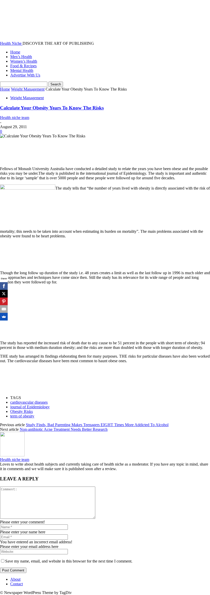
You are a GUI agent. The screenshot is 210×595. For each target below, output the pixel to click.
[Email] (4, 309)
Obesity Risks (21, 411)
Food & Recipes (23, 66)
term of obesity (22, 416)
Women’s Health (23, 61)
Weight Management (28, 89)
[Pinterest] (4, 301)
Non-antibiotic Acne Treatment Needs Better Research (64, 429)
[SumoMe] (4, 317)
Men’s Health (21, 56)
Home (15, 52)
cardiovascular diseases (29, 402)
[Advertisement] (93, 149)
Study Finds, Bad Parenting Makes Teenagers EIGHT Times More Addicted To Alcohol (97, 425)
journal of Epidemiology (30, 407)
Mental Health (21, 70)
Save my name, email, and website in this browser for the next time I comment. (68, 561)
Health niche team (14, 117)
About (15, 579)
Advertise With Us (25, 75)
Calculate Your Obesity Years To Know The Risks (52, 108)
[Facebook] (4, 286)
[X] (4, 294)
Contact (16, 584)
